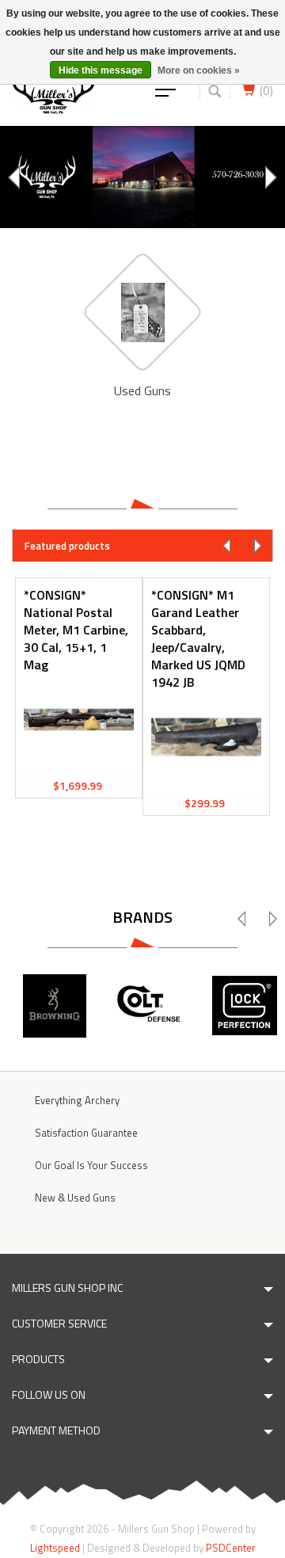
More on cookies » (199, 70)
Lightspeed (55, 1548)
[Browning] (54, 1006)
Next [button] (269, 177)
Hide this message (100, 70)
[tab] (142, 545)
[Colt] (149, 1006)
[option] (142, 177)
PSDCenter (231, 1548)
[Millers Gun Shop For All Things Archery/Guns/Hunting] (53, 88)
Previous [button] (16, 177)
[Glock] (244, 1006)
